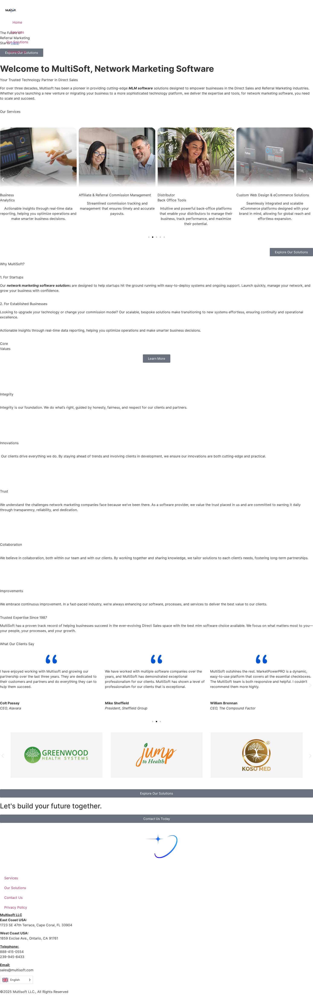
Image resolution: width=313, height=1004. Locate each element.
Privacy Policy (15, 907)
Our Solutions (17, 42)
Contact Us (17, 52)
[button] (2, 179)
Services (17, 32)
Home (17, 22)
